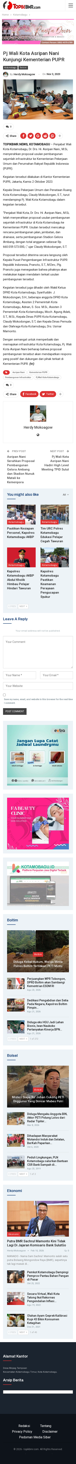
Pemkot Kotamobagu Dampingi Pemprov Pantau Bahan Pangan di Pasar (48, 1276)
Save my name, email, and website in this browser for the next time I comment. (38, 701)
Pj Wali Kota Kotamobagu (47, 377)
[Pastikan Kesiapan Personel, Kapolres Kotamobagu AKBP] (21, 514)
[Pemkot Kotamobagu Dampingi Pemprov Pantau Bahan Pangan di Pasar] (16, 1276)
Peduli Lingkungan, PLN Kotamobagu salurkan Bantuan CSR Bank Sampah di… (47, 1161)
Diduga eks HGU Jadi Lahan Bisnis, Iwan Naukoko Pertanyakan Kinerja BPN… (45, 1026)
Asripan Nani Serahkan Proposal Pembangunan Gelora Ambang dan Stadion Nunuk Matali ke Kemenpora (21, 469)
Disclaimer (50, 1431)
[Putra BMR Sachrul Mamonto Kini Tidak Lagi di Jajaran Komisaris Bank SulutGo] (38, 1219)
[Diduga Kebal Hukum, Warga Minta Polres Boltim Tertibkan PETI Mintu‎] (38, 951)
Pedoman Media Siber (35, 1437)
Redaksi (24, 1426)
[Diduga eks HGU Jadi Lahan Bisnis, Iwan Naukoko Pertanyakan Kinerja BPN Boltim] (16, 1026)
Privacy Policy (22, 1431)
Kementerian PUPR (38, 372)
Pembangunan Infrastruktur (18, 377)
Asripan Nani (19, 372)
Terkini (23, 67)
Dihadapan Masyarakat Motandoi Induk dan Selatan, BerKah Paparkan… (46, 1139)
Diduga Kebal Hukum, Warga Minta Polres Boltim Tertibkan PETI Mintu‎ (38, 964)
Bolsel (38, 1090)
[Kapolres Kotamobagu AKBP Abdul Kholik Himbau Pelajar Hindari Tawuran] (21, 557)
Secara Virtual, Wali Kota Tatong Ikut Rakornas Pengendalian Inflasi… (43, 1297)
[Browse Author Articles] (38, 413)
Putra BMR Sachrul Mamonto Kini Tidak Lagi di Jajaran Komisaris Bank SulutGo (36, 1243)
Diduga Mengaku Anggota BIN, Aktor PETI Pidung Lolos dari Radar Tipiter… (47, 1117)
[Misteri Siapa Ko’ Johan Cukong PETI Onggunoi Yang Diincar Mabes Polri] (38, 1086)
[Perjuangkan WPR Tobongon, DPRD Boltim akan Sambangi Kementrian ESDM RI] (16, 983)
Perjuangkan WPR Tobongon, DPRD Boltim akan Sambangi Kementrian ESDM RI (46, 982)
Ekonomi (14, 1234)
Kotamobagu (10, 67)
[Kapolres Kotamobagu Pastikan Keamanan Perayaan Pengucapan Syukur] (55, 557)
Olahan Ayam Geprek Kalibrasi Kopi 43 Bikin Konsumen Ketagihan (47, 1319)
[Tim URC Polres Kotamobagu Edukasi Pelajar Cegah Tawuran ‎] (55, 514)
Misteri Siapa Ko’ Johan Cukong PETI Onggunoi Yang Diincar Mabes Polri (38, 1099)
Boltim (38, 954)
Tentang (45, 1426)
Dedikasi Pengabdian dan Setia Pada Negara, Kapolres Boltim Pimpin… (47, 1004)
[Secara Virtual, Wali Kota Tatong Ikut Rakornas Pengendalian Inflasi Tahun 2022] (16, 1298)
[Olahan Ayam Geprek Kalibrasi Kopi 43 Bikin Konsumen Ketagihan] (16, 1320)
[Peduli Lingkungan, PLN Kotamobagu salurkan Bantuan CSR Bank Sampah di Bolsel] (16, 1162)
